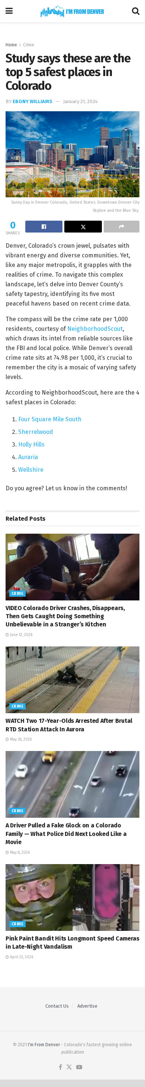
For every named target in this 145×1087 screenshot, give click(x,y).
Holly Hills (31, 444)
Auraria (28, 457)
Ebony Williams (32, 101)
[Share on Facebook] (43, 227)
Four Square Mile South (49, 419)
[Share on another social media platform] (121, 227)
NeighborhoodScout (94, 328)
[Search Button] (135, 11)
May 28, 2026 (20, 739)
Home (11, 44)
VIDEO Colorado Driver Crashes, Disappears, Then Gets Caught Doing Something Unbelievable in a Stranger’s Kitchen (65, 616)
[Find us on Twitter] (69, 1067)
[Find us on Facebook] (60, 1067)
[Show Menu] (9, 11)
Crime (28, 44)
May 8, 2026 (19, 852)
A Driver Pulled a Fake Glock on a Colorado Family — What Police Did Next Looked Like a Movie (66, 834)
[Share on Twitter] (83, 227)
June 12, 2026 (20, 635)
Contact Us (57, 1006)
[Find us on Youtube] (79, 1067)
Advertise (87, 1006)
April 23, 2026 (21, 957)
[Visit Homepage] (72, 11)
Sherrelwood (35, 431)
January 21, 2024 (80, 101)
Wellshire (31, 469)
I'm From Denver (44, 1044)
